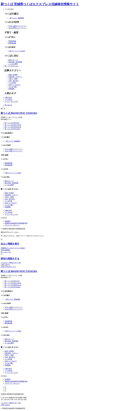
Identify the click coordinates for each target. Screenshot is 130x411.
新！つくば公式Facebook (13, 125)
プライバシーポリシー (12, 225)
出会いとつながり (14, 85)
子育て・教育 (13, 79)
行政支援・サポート (15, 77)
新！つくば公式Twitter (12, 123)
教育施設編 (12, 43)
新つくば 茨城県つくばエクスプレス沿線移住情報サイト (40, 4)
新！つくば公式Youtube (12, 129)
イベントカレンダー (11, 101)
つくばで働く (13, 87)
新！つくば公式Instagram (13, 127)
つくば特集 (12, 83)
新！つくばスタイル (11, 66)
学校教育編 (12, 41)
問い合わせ (8, 105)
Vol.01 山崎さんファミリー (17, 26)
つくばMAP (8, 99)
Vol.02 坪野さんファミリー (17, 28)
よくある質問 (13, 64)
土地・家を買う (13, 81)
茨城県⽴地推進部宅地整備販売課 (16, 223)
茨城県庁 (8, 221)
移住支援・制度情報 (15, 62)
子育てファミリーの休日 (16, 51)
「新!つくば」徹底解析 (16, 18)
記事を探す (8, 97)
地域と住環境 (13, 75)
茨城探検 (11, 89)
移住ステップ (13, 60)
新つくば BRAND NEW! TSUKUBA (19, 113)
